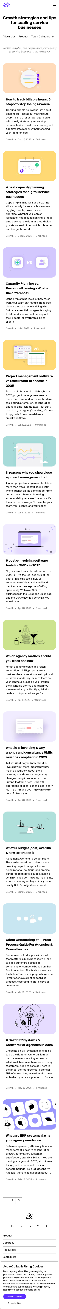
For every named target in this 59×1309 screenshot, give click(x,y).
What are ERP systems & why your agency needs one (28, 1138)
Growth (10, 140)
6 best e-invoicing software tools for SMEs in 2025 (27, 563)
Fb (12, 1226)
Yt (38, 1226)
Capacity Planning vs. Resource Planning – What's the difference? (27, 288)
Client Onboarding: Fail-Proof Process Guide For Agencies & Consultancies (29, 945)
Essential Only (14, 1303)
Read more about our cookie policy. (21, 1290)
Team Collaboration (43, 37)
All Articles (9, 37)
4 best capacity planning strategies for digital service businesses (28, 192)
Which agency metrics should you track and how (28, 659)
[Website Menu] (55, 4)
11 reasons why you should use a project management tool (29, 475)
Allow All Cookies (14, 1296)
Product (23, 37)
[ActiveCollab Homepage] (6, 4)
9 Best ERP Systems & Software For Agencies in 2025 (29, 1043)
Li (30, 1226)
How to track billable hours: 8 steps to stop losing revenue (28, 102)
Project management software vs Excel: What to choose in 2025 (29, 381)
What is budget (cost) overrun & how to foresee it (28, 851)
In (21, 1226)
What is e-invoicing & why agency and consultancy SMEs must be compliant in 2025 (29, 752)
